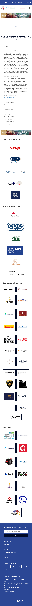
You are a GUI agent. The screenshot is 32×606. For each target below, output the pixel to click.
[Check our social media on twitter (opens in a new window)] (6, 570)
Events (6, 549)
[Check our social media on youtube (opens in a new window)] (6, 3)
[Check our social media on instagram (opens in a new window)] (13, 3)
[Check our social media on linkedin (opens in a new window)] (9, 3)
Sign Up (16, 535)
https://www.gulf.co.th (9, 97)
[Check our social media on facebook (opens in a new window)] (2, 3)
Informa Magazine (10, 552)
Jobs (5, 557)
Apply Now (7, 547)
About (6, 544)
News (5, 555)
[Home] (13, 8)
